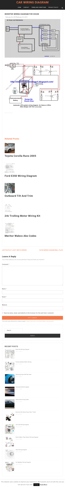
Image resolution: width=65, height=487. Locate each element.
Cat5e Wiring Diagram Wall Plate (51, 250)
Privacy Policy (53, 7)
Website (4, 305)
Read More (43, 484)
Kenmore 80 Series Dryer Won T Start (26, 412)
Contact (26, 7)
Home (19, 7)
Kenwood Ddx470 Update (22, 387)
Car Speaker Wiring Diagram (23, 462)
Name (4, 289)
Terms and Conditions (38, 7)
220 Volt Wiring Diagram (22, 424)
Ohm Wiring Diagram (21, 449)
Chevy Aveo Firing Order (22, 399)
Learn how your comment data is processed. (40, 321)
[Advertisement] (32, 126)
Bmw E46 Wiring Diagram (22, 349)
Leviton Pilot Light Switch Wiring (14, 250)
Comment (5, 264)
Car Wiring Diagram (32, 2)
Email (4, 297)
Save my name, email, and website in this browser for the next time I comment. (29, 313)
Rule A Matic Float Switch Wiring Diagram (27, 437)
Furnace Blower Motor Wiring (23, 362)
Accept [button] (36, 484)
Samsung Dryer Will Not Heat (23, 374)
